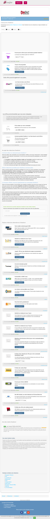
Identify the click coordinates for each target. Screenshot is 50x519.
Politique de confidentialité (10, 506)
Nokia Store (7, 483)
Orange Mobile (8, 482)
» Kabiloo (45, 299)
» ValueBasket (45, 310)
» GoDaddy (45, 274)
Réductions (19, 2)
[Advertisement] (25, 41)
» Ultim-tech (45, 323)
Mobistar (7, 486)
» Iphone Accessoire (43, 351)
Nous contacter (7, 507)
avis (19, 29)
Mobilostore (7, 479)
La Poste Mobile (8, 487)
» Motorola (45, 404)
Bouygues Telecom (9, 475)
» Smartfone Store (43, 92)
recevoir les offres (25, 213)
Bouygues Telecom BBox (10, 484)
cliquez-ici (31, 517)
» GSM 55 (45, 392)
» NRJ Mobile (45, 417)
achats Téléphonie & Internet (16, 24)
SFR (6, 476)
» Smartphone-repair (44, 365)
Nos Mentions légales (9, 504)
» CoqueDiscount (44, 261)
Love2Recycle (8, 477)
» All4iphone (45, 248)
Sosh (6, 480)
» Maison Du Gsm (44, 379)
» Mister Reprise (44, 236)
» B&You (46, 286)
